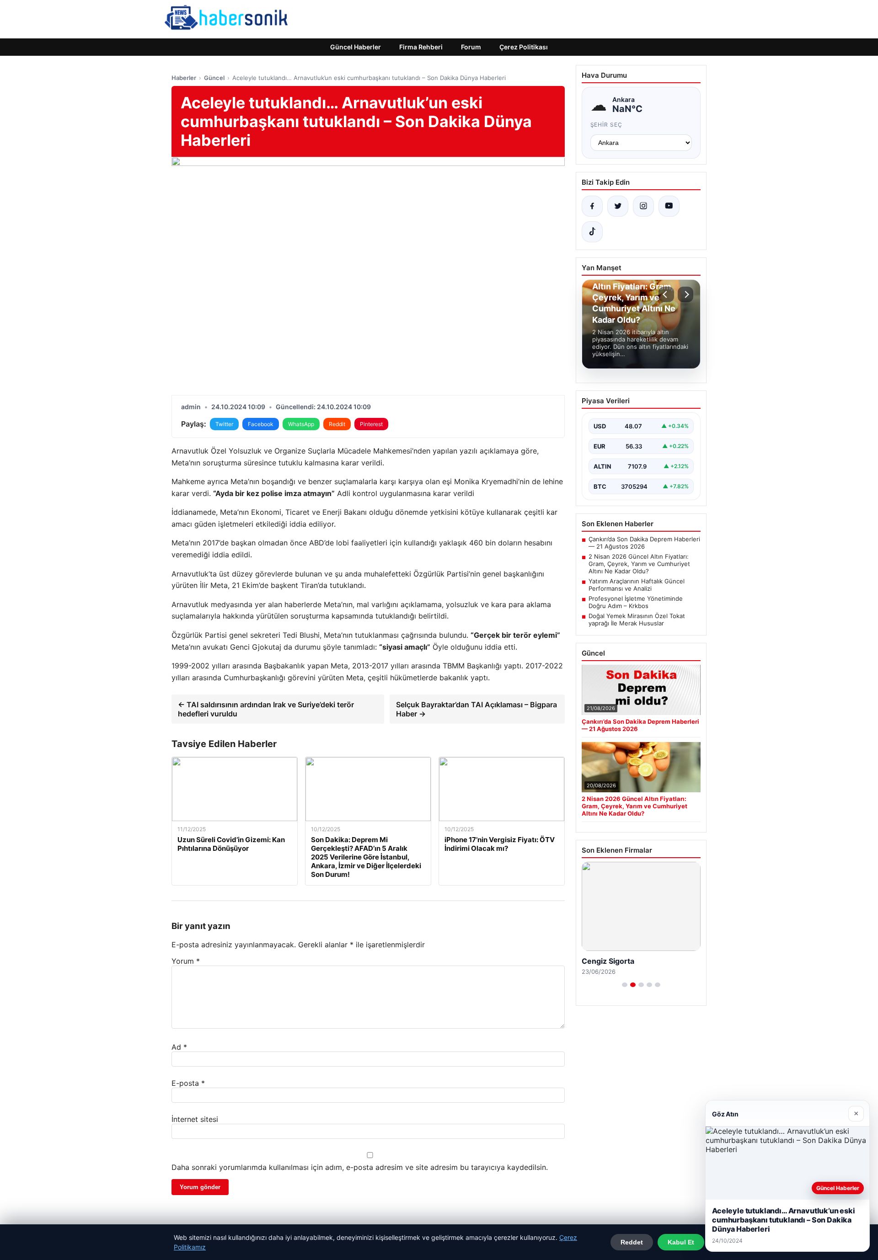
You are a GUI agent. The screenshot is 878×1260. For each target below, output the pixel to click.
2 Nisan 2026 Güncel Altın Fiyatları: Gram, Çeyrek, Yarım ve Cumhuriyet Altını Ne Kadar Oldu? (639, 564)
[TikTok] (592, 231)
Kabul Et (681, 1242)
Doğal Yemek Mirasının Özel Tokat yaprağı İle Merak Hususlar (637, 619)
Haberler (183, 77)
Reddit (337, 424)
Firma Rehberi (421, 47)
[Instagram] (643, 206)
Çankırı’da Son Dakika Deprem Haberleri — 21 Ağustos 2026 (644, 542)
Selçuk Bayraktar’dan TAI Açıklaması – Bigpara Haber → (476, 709)
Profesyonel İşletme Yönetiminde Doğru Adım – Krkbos (636, 602)
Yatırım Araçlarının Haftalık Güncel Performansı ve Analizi (637, 584)
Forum (471, 47)
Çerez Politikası (523, 47)
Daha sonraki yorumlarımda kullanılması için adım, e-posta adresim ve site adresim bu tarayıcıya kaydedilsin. (359, 1167)
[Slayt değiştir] (624, 984)
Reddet (632, 1242)
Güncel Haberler (355, 47)
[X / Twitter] (617, 206)
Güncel (214, 77)
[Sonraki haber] (685, 294)
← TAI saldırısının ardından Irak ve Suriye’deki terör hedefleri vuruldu (266, 709)
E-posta (188, 1083)
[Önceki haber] (666, 294)
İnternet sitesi (194, 1119)
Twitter (224, 424)
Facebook (260, 424)
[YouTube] (669, 206)
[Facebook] (592, 206)
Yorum (185, 961)
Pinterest (371, 424)
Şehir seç (606, 124)
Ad (179, 1047)
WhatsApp (301, 424)
